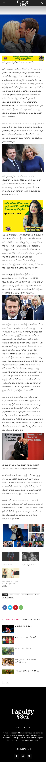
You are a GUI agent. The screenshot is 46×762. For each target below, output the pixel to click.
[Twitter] (10, 607)
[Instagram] (23, 756)
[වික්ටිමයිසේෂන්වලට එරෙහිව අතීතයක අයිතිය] (10, 573)
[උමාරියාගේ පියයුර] (8, 629)
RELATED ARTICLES (10, 619)
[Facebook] (4, 607)
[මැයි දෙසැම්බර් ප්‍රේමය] (30, 556)
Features (5, 42)
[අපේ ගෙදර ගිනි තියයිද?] (8, 640)
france (37, 594)
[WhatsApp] (21, 607)
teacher (10, 597)
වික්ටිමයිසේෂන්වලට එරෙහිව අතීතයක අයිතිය (10, 584)
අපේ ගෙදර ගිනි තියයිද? (25, 637)
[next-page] (7, 682)
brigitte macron (14, 594)
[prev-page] (3, 682)
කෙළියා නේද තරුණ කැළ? (27, 670)
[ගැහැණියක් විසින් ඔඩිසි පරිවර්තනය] (8, 662)
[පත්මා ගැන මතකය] (8, 651)
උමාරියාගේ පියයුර (23, 625)
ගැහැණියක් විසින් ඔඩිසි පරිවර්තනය (25, 661)
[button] (15, 532)
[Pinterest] (15, 607)
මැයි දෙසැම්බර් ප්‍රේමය (30, 565)
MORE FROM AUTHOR (31, 619)
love (4, 597)
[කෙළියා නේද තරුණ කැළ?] (8, 671)
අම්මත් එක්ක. (7, 565)
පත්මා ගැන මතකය (23, 648)
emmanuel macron (27, 594)
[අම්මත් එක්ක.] (10, 556)
